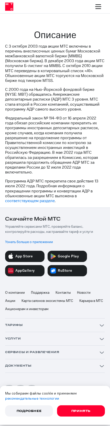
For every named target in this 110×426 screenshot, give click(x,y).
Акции (10, 300)
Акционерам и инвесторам (27, 309)
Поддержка (40, 292)
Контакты (63, 292)
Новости (84, 292)
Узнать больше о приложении (29, 242)
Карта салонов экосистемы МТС (47, 300)
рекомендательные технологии (32, 398)
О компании (15, 292)
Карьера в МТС (91, 300)
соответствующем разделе (30, 201)
